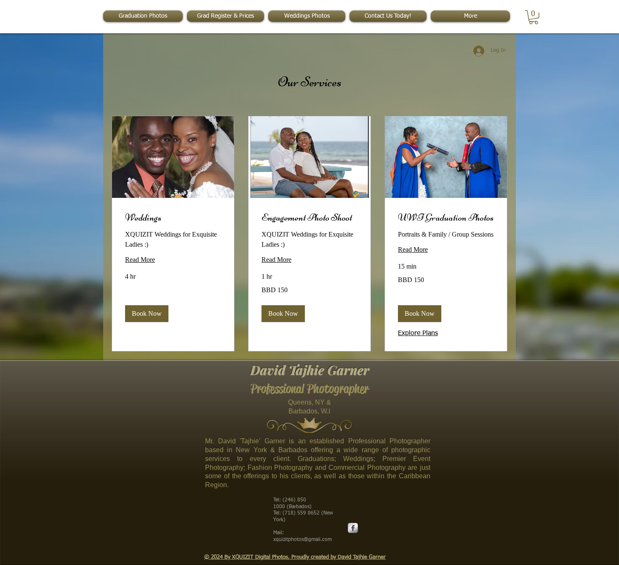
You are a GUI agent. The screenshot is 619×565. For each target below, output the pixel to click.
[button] (533, 17)
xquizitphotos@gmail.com (302, 539)
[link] (173, 217)
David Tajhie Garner (309, 369)
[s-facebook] (353, 528)
